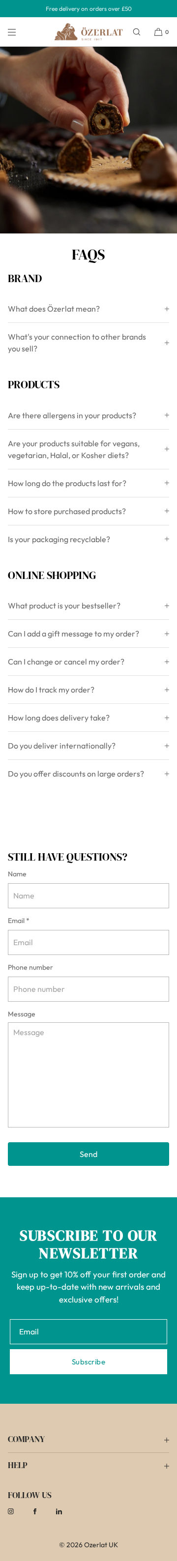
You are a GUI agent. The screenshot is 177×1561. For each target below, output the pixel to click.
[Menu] (19, 31)
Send (88, 1154)
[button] (136, 31)
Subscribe (88, 1361)
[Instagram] (19, 1511)
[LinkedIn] (67, 1511)
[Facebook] (43, 1511)
